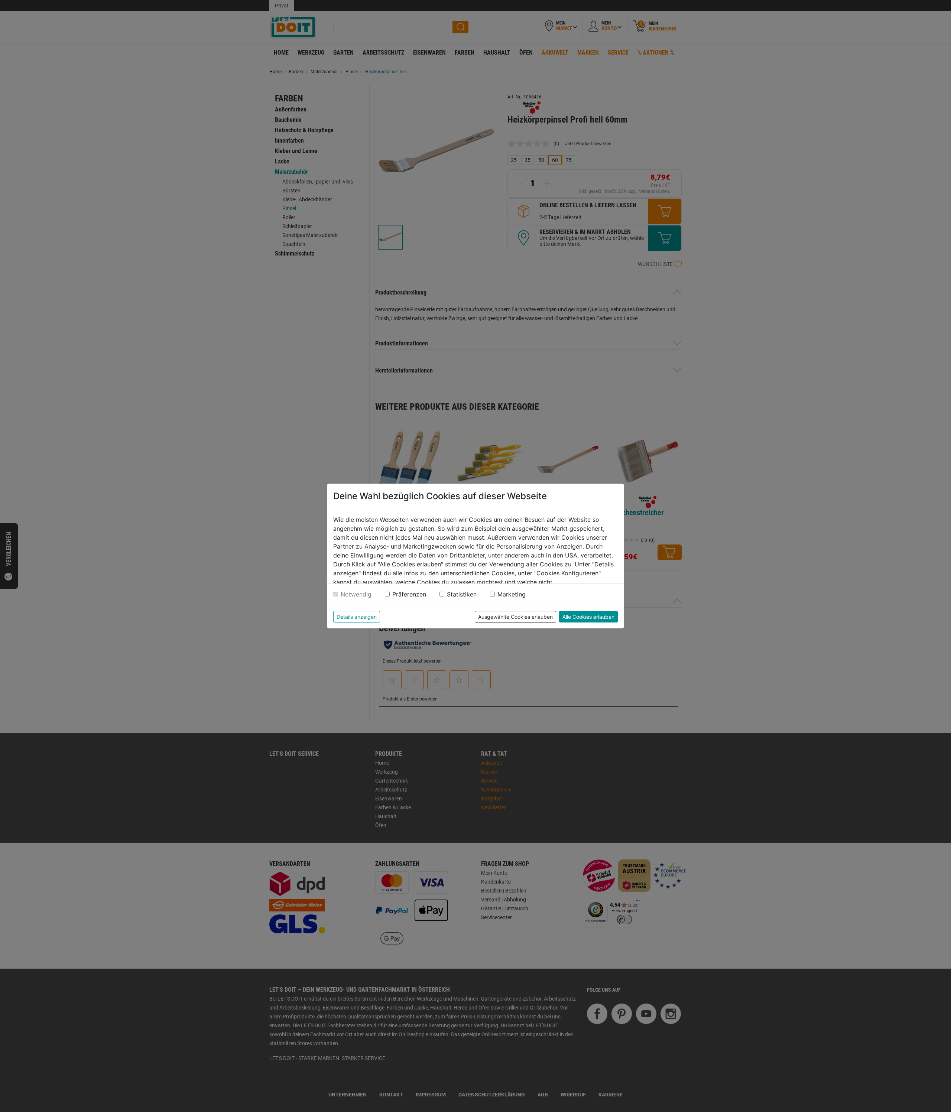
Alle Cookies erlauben (588, 617)
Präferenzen (409, 594)
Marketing (511, 594)
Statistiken (462, 594)
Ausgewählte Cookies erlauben (515, 617)
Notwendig (356, 594)
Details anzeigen (357, 617)
